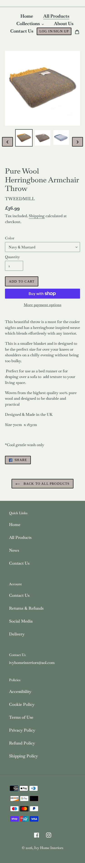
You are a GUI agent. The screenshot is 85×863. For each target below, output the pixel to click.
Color (10, 238)
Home (14, 524)
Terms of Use (21, 717)
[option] (24, 138)
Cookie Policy (21, 704)
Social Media (21, 621)
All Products (20, 537)
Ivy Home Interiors (48, 848)
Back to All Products (45, 483)
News (14, 550)
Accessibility (20, 691)
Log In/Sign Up (54, 31)
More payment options (42, 304)
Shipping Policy (23, 755)
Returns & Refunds (26, 608)
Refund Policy (22, 743)
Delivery (16, 634)
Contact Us (19, 563)
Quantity (12, 256)
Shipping (37, 215)
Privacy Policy (22, 730)
